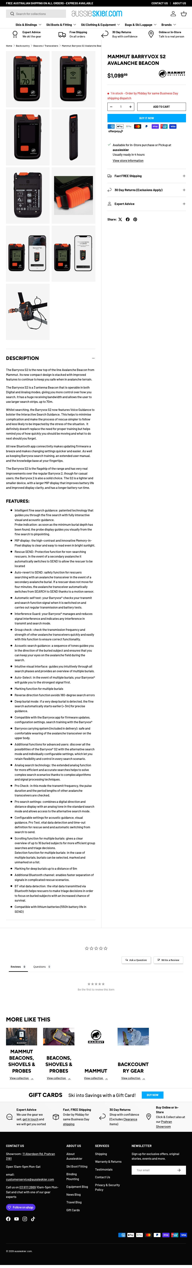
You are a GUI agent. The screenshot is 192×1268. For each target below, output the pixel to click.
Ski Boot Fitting (76, 1166)
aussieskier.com (23, 1251)
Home (9, 45)
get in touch (30, 1119)
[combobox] (36, 14)
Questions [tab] (39, 966)
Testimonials (103, 1169)
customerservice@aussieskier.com (30, 1179)
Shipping (101, 1154)
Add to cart (161, 106)
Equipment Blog (77, 1186)
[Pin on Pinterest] (135, 219)
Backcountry (23, 45)
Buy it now (146, 118)
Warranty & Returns (108, 1161)
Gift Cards (73, 1210)
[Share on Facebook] (127, 219)
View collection (22, 1078)
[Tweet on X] (120, 219)
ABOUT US (179, 3)
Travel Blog (74, 1202)
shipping (68, 1124)
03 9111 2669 (27, 1187)
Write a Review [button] (170, 960)
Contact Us (102, 1177)
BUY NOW (152, 1095)
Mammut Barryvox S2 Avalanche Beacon (83, 45)
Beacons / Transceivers (45, 45)
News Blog (73, 1194)
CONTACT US (160, 3)
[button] (184, 14)
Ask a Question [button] (138, 960)
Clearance (130, 1119)
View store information (128, 160)
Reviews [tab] (16, 966)
